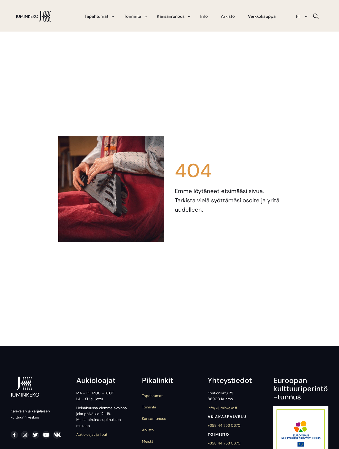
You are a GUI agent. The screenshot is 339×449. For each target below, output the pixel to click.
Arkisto (228, 16)
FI (298, 16)
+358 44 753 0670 (224, 425)
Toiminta (132, 16)
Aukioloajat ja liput (91, 434)
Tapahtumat (96, 16)
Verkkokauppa (262, 16)
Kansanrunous (171, 16)
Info (204, 16)
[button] (112, 16)
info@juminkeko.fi (222, 408)
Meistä (147, 441)
